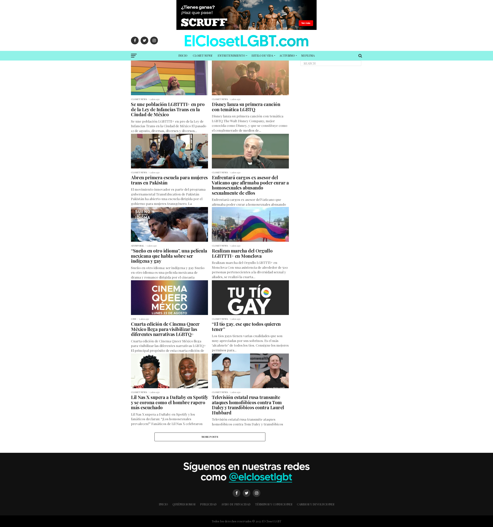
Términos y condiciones (273, 504)
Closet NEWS (202, 55)
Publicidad (208, 504)
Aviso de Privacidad (236, 504)
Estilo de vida (262, 55)
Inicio (182, 55)
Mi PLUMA (308, 55)
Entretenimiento (231, 55)
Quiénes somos (184, 504)
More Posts (210, 436)
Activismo (287, 55)
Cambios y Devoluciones (315, 504)
